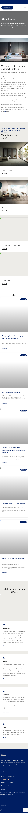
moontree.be (3, 805)
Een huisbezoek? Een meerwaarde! (13, 503)
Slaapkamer (6, 628)
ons (5, 111)
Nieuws (3, 785)
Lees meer (4, 348)
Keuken (11, 782)
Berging (3, 782)
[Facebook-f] (10, 2)
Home (2, 776)
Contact (9, 785)
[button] (25, 7)
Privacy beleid (3, 771)
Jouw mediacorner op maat (11, 392)
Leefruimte (9, 776)
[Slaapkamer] (4, 625)
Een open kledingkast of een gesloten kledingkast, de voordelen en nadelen (13, 450)
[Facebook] (1, 809)
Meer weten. (6, 646)
